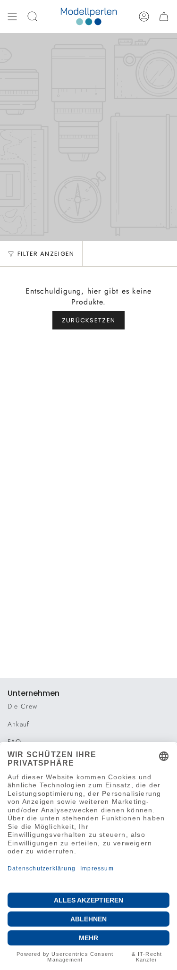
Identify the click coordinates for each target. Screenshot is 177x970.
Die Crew (23, 706)
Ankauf (18, 724)
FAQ (15, 741)
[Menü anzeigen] (12, 16)
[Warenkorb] (164, 16)
